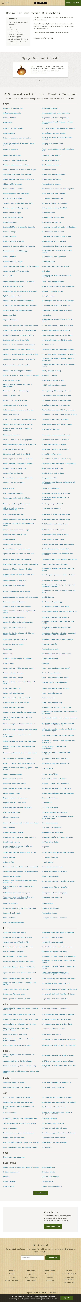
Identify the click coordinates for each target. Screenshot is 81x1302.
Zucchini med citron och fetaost (17, 607)
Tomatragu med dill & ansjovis (16, 271)
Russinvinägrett (48, 1167)
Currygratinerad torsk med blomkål (17, 947)
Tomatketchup (8, 1186)
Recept (50, 1277)
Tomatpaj (45, 663)
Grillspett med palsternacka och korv (19, 1014)
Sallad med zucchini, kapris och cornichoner (17, 736)
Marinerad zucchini (50, 798)
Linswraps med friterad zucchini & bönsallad (56, 276)
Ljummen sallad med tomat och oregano (58, 544)
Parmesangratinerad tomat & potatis (57, 310)
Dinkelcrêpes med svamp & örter (55, 535)
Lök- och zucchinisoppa (13, 217)
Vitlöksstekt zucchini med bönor (55, 607)
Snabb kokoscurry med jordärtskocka (57, 424)
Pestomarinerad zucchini (13, 779)
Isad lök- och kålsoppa (51, 828)
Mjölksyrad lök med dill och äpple (56, 788)
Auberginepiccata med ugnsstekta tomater (20, 1147)
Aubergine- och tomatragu (13, 585)
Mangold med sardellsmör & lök (16, 942)
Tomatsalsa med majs (50, 649)
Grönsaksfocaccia (10, 222)
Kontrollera (53, 1257)
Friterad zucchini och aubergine (17, 138)
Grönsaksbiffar (9, 118)
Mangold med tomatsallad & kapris (56, 330)
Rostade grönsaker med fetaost (54, 203)
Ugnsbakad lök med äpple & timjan (56, 493)
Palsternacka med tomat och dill (17, 788)
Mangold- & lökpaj (49, 376)
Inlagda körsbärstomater (13, 832)
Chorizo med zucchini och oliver (17, 1045)
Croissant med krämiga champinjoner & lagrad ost (58, 359)
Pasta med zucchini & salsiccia (55, 1009)
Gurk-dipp (46, 271)
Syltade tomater (48, 698)
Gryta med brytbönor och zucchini (17, 174)
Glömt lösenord (31, 1277)
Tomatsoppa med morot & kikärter (17, 498)
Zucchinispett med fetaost (53, 232)
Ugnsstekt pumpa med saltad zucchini (57, 639)
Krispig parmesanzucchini (52, 144)
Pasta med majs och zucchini (54, 194)
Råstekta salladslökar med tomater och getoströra (58, 741)
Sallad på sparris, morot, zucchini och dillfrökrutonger (58, 730)
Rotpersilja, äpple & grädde (15, 400)
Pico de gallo (47, 768)
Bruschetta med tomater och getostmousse (20, 872)
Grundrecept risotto (11, 842)
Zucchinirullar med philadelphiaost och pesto (58, 591)
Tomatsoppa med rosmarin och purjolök (58, 189)
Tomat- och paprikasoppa (13, 673)
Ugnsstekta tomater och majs (15, 639)
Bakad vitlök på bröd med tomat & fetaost (21, 1167)
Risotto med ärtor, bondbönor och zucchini (56, 753)
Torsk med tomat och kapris (14, 933)
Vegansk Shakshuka (10, 320)
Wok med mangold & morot (13, 286)
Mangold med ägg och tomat (14, 1138)
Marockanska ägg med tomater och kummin (58, 1133)
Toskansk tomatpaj (49, 1119)
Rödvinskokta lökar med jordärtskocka (58, 735)
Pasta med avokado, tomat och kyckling (19, 1066)
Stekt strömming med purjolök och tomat (58, 979)
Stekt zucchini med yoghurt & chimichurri (21, 266)
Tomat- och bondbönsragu (13, 693)
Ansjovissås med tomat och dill (55, 999)
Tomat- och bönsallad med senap (55, 678)
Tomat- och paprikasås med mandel (56, 668)
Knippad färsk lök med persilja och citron (18, 575)
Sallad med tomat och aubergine (16, 893)
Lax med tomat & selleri (13, 952)
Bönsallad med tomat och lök (54, 581)
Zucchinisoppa (47, 903)
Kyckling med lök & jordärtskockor (17, 1061)
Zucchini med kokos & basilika (16, 340)
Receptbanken (40, 1193)
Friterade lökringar (50, 857)
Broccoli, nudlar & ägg (51, 454)
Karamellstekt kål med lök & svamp (56, 459)
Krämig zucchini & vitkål (13, 241)
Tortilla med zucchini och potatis (17, 1097)
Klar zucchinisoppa (50, 823)
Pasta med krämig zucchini (53, 1087)
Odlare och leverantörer (69, 1278)
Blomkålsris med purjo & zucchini (56, 405)
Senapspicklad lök (49, 478)
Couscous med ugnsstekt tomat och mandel (20, 867)
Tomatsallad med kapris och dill (55, 549)
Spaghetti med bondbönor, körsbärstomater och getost (59, 712)
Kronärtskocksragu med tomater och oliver (21, 823)
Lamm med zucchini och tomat (15, 1035)
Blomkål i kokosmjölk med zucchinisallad (20, 354)
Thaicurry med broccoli (51, 509)
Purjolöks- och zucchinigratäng (55, 118)
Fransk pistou (47, 862)
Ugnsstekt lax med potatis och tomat (18, 961)
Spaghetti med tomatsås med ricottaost (19, 712)
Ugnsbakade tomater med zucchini (55, 449)
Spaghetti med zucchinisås (53, 217)
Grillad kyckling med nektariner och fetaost (18, 1055)
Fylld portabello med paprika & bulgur (19, 519)
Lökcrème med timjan (11, 380)
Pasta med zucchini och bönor (54, 779)
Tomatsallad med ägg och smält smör (18, 1102)
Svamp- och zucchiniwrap (52, 703)
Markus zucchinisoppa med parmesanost (58, 793)
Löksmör (6, 1177)
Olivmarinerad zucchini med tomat (56, 435)
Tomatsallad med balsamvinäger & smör (58, 350)
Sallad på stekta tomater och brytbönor (20, 730)
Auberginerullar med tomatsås (54, 1142)
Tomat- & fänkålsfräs (50, 488)
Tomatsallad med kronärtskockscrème (18, 301)
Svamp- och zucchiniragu (13, 707)
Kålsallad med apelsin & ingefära (56, 305)
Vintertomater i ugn (11, 793)
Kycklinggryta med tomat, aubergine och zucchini (58, 1066)
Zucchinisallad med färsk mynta (16, 591)
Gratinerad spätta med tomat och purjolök (59, 989)
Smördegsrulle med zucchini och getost (19, 1123)
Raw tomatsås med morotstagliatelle (18, 759)
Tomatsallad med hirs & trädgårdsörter (19, 330)
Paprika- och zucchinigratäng (15, 208)
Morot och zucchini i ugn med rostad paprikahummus (18, 144)
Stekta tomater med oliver (53, 530)
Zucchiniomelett (9, 1113)
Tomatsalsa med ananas (51, 184)
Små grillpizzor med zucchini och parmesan (17, 718)
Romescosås (7, 123)
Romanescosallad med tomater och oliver (20, 753)
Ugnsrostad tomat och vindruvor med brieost (57, 138)
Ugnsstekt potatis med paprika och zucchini (56, 628)
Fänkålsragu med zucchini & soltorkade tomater (58, 365)
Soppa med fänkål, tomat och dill (17, 569)
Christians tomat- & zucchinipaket (56, 400)
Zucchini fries (48, 345)
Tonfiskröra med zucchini (52, 942)
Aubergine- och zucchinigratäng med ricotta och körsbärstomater (18, 898)
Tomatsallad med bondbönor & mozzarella (58, 464)
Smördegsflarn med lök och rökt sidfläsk (59, 1045)
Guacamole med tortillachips (54, 241)
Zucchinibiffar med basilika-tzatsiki (19, 227)
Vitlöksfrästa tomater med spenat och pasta (19, 611)
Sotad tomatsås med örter (52, 468)
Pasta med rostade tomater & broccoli (19, 359)
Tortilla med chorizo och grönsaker (57, 1097)
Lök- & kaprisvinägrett (13, 493)
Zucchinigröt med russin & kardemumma (58, 301)
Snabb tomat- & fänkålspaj (53, 539)
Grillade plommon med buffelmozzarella (58, 128)
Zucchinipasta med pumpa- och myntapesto (20, 597)
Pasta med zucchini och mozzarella (56, 1083)
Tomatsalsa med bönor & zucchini (55, 440)
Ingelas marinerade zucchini (15, 798)
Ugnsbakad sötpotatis (50, 108)
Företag (12, 1277)
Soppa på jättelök (10, 150)
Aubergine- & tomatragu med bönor (56, 514)
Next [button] (72, 70)
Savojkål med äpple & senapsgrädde (17, 440)
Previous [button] (8, 70)
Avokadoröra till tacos (13, 262)
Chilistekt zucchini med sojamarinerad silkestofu (58, 483)
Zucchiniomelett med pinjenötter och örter (18, 1107)
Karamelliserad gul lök (51, 222)
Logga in (31, 1274)
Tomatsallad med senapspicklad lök (17, 478)
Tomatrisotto (8, 663)
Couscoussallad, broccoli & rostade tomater (57, 251)
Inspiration (50, 1271)
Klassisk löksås (48, 1172)
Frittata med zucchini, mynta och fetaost (21, 1142)
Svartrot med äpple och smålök (16, 703)
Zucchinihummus (9, 1182)
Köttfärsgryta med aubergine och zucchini (59, 1039)
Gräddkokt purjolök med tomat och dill (19, 837)
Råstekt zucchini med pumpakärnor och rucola (19, 747)
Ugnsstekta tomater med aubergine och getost (58, 569)
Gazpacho (45, 847)
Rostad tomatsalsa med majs (14, 581)
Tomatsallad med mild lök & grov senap (58, 410)
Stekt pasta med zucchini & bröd (55, 266)
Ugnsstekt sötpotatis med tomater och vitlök (58, 622)
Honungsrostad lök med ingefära (55, 887)
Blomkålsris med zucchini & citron (17, 424)
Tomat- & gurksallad (11, 396)
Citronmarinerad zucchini (52, 867)
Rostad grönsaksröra (50, 160)
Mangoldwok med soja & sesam (15, 405)
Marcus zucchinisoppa (12, 213)
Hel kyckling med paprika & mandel (56, 1019)
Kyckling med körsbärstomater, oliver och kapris (21, 1072)
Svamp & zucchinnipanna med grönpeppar (58, 286)
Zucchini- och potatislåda (14, 602)
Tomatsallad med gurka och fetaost (17, 659)
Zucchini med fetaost (50, 908)
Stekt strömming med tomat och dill (18, 979)
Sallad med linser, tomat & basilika (57, 326)
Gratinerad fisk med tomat (14, 994)
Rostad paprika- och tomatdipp (16, 194)
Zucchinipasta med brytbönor (54, 257)
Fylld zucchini (9, 857)
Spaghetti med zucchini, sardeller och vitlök (19, 983)
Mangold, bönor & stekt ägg (14, 468)
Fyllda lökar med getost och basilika (58, 853)
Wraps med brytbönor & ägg (53, 380)
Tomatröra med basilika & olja (16, 391)
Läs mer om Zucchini (53, 1226)
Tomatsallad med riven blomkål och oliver (59, 559)
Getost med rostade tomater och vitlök (19, 853)
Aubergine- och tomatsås (52, 898)
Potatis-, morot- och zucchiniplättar (19, 764)
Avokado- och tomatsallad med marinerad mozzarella (20, 881)
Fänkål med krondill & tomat (54, 385)
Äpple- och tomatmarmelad (13, 1157)
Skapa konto (31, 1280)
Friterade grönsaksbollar (52, 198)
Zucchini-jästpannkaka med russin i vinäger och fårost (57, 1113)
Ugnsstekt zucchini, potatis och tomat (19, 908)
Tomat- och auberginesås (52, 693)
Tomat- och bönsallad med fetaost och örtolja (19, 683)
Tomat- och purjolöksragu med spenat (18, 668)
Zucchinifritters (49, 170)
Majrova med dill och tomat (14, 803)
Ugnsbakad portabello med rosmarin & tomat (18, 524)
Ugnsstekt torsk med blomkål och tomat (19, 973)
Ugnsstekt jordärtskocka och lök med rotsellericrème (18, 634)
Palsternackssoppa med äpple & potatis (19, 444)
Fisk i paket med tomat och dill (17, 999)
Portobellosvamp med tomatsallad (55, 764)
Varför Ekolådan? (69, 1274)
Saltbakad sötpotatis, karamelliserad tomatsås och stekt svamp (58, 724)
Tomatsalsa (46, 315)
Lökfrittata (46, 1147)
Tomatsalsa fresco (49, 913)
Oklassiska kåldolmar (12, 155)
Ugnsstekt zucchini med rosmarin (55, 617)
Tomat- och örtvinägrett (52, 1186)
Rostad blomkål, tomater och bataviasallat (54, 747)
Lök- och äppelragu (50, 807)
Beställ (73, 3)
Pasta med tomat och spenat (14, 784)
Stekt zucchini (9, 315)
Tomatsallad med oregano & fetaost (17, 371)
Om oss (69, 1271)
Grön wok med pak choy (51, 429)
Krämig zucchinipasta (12, 113)
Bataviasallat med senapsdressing (17, 310)
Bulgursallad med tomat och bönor (56, 113)
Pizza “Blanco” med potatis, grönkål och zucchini (20, 768)
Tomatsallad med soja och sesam (16, 549)
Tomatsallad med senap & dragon (55, 420)
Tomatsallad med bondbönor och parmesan (20, 305)
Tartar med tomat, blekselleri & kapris (58, 354)
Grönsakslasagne (9, 232)
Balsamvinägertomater (12, 876)
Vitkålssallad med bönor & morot (55, 524)
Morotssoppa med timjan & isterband (57, 1024)
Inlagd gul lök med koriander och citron (20, 326)
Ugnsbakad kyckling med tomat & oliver (58, 1055)
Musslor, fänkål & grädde (52, 937)
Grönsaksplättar (48, 213)
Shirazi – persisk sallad (52, 291)
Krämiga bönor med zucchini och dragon (19, 170)
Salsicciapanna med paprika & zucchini (58, 1014)
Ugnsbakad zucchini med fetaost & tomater (21, 376)
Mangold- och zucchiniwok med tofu (17, 203)
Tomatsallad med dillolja (13, 483)
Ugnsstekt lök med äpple (13, 644)
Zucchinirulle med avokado (53, 473)
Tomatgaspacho (9, 133)
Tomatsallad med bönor (12, 544)
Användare (31, 1271)
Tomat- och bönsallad (12, 688)
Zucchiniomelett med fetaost (54, 1107)
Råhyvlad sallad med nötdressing (17, 559)
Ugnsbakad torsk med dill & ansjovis (18, 937)
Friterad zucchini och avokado (16, 165)
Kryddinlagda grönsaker (51, 179)
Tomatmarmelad (47, 1182)
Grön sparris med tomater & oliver (56, 396)
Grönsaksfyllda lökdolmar (52, 832)
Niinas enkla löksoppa (12, 184)
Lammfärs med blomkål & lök (53, 1029)
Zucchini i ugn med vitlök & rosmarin (19, 246)
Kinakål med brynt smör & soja (16, 530)
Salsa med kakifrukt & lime (14, 535)
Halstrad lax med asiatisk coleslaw (57, 947)
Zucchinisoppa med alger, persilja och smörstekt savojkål (58, 586)
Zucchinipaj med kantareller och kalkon (58, 1102)
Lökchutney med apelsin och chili (17, 807)
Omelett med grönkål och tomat (54, 1128)
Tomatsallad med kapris (13, 473)
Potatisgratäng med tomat (52, 504)
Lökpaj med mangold (11, 415)
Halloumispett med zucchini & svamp (18, 410)
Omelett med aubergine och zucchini (18, 1133)
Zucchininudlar (48, 597)
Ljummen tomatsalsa (11, 817)
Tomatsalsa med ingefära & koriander (57, 246)
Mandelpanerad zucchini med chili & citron (57, 320)
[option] (40, 70)
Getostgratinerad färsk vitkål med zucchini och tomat (17, 847)
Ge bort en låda (12, 1280)
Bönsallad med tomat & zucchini (16, 454)
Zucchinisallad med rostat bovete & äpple (59, 415)
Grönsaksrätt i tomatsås (13, 189)
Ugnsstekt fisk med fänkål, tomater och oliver (58, 967)
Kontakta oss (69, 1282)
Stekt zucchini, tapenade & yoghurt (18, 464)
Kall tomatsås (9, 828)
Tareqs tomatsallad (50, 659)
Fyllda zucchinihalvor (12, 296)
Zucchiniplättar (9, 237)
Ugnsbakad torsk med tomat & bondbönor (58, 933)
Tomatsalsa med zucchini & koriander (57, 335)
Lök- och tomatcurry (11, 812)
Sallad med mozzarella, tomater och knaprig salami (18, 1040)
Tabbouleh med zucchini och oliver (56, 237)
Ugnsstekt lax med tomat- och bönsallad (58, 956)
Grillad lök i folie (50, 842)
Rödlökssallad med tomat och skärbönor (19, 741)
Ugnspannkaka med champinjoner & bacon (19, 1024)
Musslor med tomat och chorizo (16, 989)
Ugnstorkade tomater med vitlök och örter (59, 611)
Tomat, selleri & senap (51, 371)
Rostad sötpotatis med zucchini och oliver (18, 887)
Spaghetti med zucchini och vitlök (56, 707)
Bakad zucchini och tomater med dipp (18, 179)
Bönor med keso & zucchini (14, 449)
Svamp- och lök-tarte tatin (53, 174)
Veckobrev (50, 1280)
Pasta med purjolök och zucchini (17, 1087)
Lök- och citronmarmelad (13, 923)
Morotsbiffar (8, 276)
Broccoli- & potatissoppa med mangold (19, 345)
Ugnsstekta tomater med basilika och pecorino (57, 554)
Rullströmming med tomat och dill (56, 983)
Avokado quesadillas (50, 876)
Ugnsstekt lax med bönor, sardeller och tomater (58, 961)
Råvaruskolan (50, 1274)
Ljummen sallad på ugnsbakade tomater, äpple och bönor (58, 817)
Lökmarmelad (46, 803)
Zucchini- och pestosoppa (52, 602)
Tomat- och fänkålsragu (13, 678)
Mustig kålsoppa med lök (13, 514)
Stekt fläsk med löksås (51, 1035)
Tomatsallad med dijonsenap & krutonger (20, 291)
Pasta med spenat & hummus (14, 1083)
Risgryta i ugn (48, 296)
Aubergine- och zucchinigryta (54, 893)
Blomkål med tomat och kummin (54, 872)
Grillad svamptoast (11, 1172)
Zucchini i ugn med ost (13, 108)
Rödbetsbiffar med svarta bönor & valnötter (17, 429)
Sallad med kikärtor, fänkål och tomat (58, 881)
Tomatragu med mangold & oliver (16, 504)
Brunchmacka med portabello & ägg (56, 519)
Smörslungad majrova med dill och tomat (58, 575)
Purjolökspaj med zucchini (53, 1123)
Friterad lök (8, 488)
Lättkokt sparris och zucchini (54, 812)
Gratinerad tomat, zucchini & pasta (57, 340)
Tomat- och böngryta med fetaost (55, 688)
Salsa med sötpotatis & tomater (16, 365)
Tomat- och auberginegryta (53, 282)
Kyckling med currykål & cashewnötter (58, 1061)
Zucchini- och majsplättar (14, 198)
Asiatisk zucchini (10, 903)
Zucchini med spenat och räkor (54, 952)
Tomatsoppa (7, 649)
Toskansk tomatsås (49, 644)
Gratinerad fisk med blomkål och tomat (58, 994)
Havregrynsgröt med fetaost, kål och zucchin (57, 123)
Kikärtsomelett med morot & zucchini (18, 282)
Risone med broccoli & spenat (54, 444)
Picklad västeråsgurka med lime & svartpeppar (17, 385)
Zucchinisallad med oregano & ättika (18, 335)
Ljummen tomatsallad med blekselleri (18, 350)
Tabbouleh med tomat (11, 913)
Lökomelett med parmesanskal (54, 1138)
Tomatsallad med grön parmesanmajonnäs (19, 420)
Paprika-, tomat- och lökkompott (55, 784)
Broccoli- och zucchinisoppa (15, 160)
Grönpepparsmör (9, 539)
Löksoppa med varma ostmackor (54, 918)
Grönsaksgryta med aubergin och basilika (59, 227)
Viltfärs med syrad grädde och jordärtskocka (16, 1029)
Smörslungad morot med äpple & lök (17, 459)
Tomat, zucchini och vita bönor (55, 564)
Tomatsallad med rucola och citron (56, 654)
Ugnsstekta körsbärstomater (14, 617)
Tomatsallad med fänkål (13, 128)
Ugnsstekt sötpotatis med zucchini (17, 622)
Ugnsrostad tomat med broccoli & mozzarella (55, 498)
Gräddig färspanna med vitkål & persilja (20, 1019)
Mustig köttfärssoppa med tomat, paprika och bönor (20, 1009)
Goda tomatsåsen (9, 918)
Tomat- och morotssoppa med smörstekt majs (58, 150)
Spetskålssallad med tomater (54, 133)
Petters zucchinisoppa (12, 774)
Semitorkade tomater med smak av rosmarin (59, 718)
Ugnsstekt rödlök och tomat (14, 628)
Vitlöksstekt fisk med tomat (15, 956)
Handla (12, 1271)
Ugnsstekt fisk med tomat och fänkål (18, 967)
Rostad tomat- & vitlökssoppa (15, 251)
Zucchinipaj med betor (51, 165)
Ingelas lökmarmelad (50, 1177)
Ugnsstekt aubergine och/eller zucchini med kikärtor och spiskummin (58, 634)
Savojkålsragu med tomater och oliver (19, 724)
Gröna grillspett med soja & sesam (56, 391)
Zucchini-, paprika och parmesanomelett (20, 1119)
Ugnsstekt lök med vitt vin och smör (18, 554)
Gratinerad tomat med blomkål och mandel (20, 564)
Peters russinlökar (50, 774)
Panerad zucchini (10, 1128)
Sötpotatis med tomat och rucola (17, 698)
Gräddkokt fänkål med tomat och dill (57, 837)
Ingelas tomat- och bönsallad (54, 682)
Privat (12, 1274)
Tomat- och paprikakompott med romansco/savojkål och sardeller (55, 973)
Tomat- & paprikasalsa (51, 673)
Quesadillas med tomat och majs (55, 759)
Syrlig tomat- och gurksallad (54, 208)
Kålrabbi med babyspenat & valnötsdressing (14, 509)
